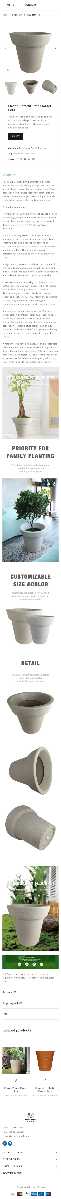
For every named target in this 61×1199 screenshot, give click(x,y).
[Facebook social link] (17, 159)
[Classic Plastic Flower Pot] (16, 1060)
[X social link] (21, 159)
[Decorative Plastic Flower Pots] (45, 1060)
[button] (5, 48)
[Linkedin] (10, 1143)
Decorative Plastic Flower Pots (45, 1090)
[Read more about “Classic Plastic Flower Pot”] (16, 1080)
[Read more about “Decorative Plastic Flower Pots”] (45, 1080)
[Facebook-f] (4, 1143)
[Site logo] (30, 4)
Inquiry (16, 136)
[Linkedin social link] (29, 159)
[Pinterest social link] (25, 159)
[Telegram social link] (33, 159)
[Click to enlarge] (8, 70)
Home (5, 14)
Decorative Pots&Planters (26, 14)
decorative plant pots (24, 153)
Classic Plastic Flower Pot (16, 1090)
